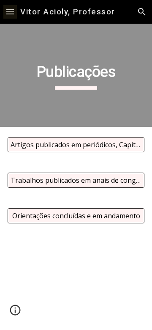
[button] (10, 11)
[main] (76, 75)
